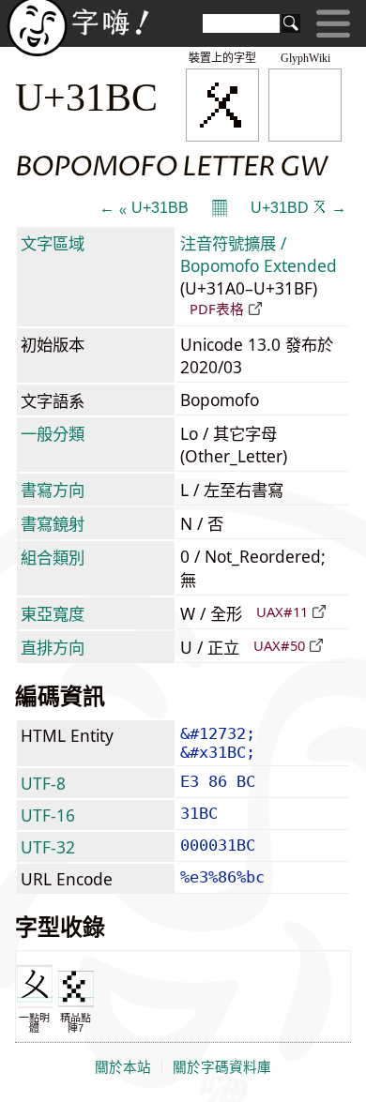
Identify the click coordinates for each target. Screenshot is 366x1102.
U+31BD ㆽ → (298, 208)
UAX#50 (279, 645)
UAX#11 (282, 611)
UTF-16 (48, 815)
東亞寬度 (52, 613)
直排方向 (52, 647)
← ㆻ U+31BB (144, 208)
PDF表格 (217, 308)
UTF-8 (43, 783)
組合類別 (52, 557)
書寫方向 (52, 489)
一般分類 (52, 433)
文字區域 (52, 243)
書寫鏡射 (52, 523)
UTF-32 (48, 847)
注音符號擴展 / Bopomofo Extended (258, 254)
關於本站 (123, 1067)
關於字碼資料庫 (222, 1067)
